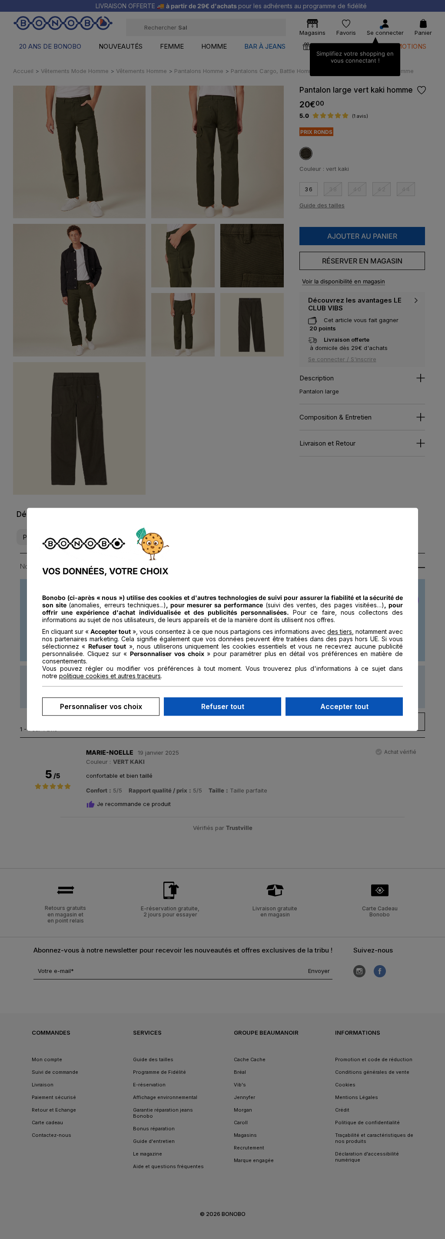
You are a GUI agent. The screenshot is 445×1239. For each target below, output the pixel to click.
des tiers (339, 632)
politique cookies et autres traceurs (110, 676)
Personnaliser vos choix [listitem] (101, 707)
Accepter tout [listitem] (344, 707)
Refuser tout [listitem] (222, 707)
